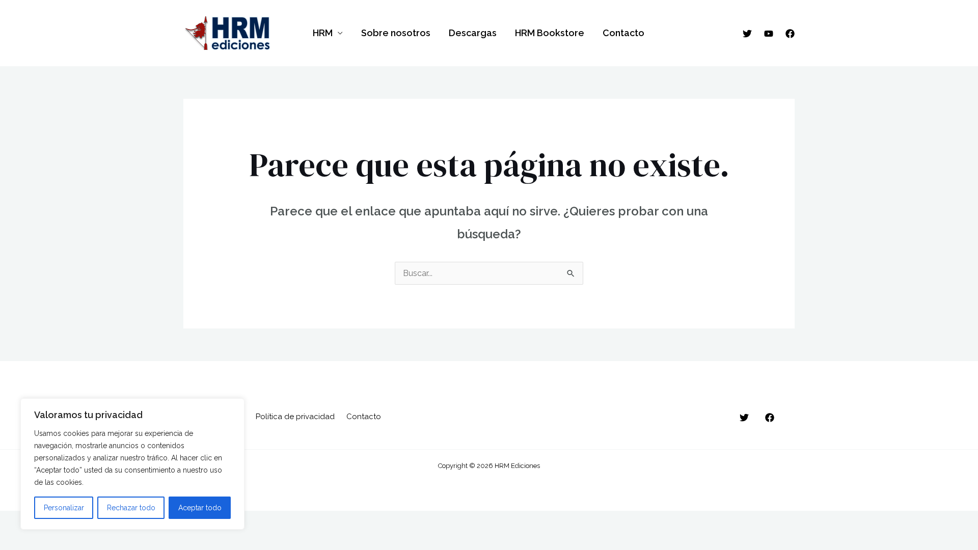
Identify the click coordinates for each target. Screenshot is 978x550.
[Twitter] (747, 33)
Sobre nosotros (395, 33)
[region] (132, 464)
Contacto (623, 33)
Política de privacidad (295, 416)
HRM (323, 33)
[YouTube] (768, 33)
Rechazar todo (131, 508)
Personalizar (64, 508)
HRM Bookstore (549, 33)
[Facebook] (790, 33)
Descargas (473, 33)
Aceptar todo (200, 508)
